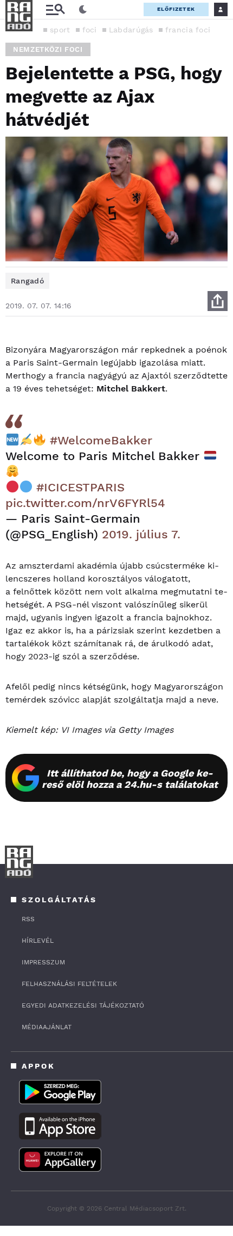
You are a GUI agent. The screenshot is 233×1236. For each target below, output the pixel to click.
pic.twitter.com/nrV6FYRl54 (85, 503)
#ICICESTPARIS (80, 487)
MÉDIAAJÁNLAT (47, 1027)
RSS (28, 919)
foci (89, 29)
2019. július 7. (141, 534)
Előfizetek (176, 9)
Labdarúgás (131, 29)
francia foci (188, 29)
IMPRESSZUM (43, 962)
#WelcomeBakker (101, 440)
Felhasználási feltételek (69, 984)
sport (60, 29)
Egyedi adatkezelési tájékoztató (83, 1005)
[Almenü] (55, 9)
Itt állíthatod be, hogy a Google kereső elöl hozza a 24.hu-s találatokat (130, 778)
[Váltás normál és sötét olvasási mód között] (82, 9)
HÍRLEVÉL (38, 940)
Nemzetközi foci (48, 49)
